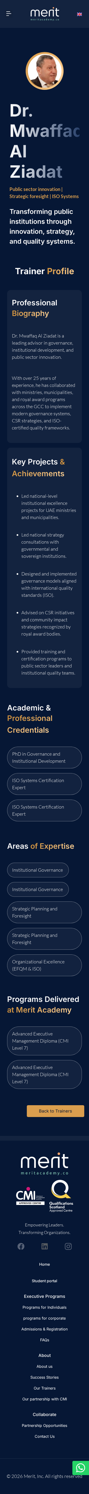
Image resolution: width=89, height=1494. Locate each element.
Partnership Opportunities (44, 1425)
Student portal (44, 1280)
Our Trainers (45, 1388)
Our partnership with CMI (44, 1399)
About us (44, 1366)
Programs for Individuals (44, 1307)
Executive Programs (44, 1296)
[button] (9, 14)
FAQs (44, 1340)
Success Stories (44, 1377)
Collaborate (44, 1414)
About (44, 1355)
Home (44, 1264)
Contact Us (45, 1436)
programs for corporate (44, 1318)
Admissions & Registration (44, 1329)
